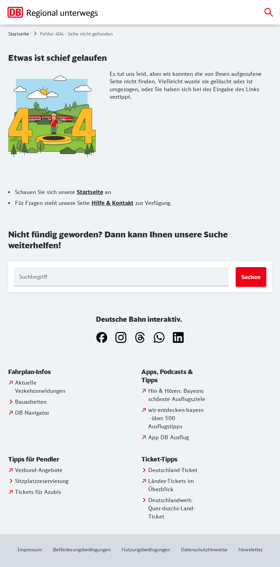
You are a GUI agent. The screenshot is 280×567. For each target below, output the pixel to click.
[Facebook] (101, 337)
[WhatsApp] (159, 337)
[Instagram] (120, 337)
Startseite (18, 34)
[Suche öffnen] (268, 12)
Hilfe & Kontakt (113, 202)
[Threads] (140, 337)
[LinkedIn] (178, 337)
